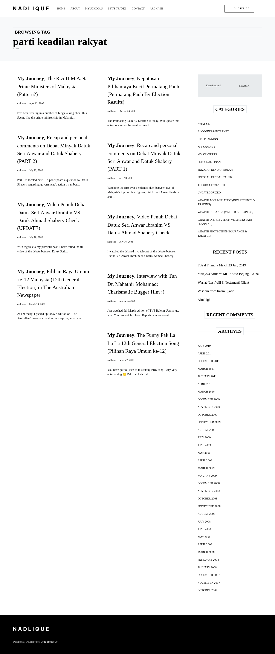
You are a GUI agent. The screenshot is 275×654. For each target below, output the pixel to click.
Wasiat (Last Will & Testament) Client (223, 282)
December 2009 (209, 399)
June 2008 (204, 529)
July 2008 (204, 521)
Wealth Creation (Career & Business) (225, 212)
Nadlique (31, 8)
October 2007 (207, 590)
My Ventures (207, 154)
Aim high (204, 299)
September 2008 (209, 506)
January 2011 (207, 376)
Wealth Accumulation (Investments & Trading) (226, 202)
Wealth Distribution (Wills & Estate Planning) (225, 222)
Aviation (204, 123)
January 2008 (207, 567)
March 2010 (206, 391)
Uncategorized (209, 192)
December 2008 (209, 483)
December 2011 (209, 361)
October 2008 (207, 498)
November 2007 (209, 582)
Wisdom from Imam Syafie (216, 291)
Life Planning (208, 139)
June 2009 (204, 445)
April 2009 (205, 460)
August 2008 (206, 513)
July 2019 (204, 345)
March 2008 (206, 552)
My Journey (206, 146)
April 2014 (205, 353)
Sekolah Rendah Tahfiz (215, 177)
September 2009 (209, 422)
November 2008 (209, 491)
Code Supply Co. (49, 641)
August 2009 (206, 429)
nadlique (21, 103)
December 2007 (209, 575)
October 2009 (207, 414)
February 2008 (208, 559)
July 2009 (204, 437)
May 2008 (204, 536)
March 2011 (206, 368)
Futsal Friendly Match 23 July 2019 (222, 265)
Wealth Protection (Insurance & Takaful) (222, 233)
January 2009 (207, 475)
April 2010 (205, 384)
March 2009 (206, 468)
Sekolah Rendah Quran (215, 169)
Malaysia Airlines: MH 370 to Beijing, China (228, 274)
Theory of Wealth (211, 185)
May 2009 (204, 452)
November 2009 (209, 406)
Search (244, 85)
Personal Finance (211, 162)
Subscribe (241, 8)
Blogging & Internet (213, 131)
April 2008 (205, 544)
